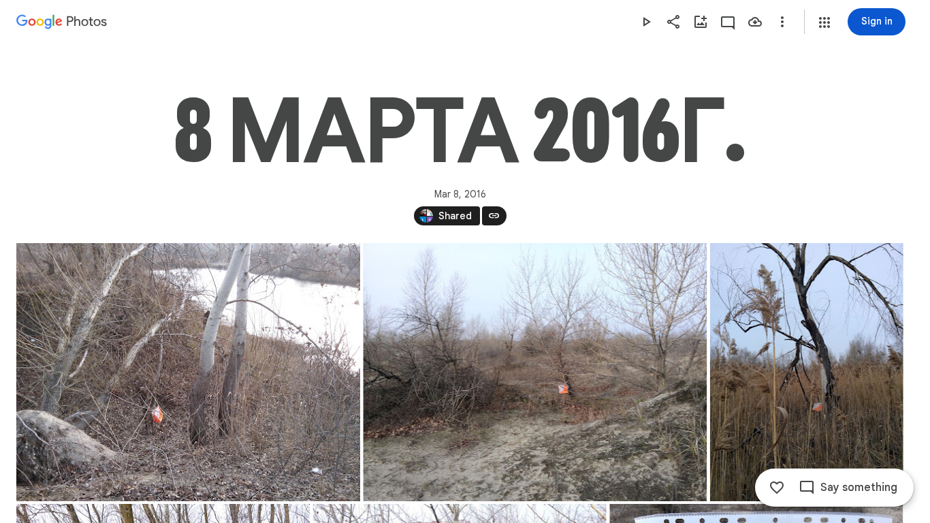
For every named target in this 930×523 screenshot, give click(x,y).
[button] (824, 22)
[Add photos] (700, 21)
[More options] (782, 21)
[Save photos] (755, 21)
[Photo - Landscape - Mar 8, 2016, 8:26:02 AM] (535, 372)
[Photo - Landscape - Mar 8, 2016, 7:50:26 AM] (188, 372)
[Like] (776, 487)
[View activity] (727, 21)
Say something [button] (858, 487)
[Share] (673, 21)
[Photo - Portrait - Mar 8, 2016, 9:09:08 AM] (806, 372)
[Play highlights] (646, 21)
